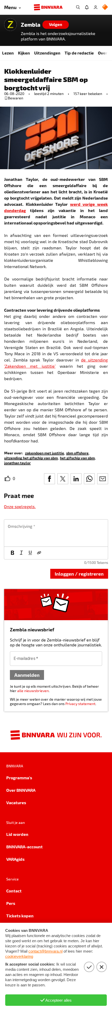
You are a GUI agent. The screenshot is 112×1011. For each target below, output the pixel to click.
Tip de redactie (79, 52)
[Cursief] (21, 553)
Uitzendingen (47, 52)
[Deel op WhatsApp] (89, 479)
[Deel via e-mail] (102, 479)
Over (102, 52)
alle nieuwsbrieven (33, 690)
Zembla (30, 25)
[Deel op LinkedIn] (76, 479)
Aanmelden (27, 675)
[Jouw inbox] (86, 7)
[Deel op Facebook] (49, 479)
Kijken (24, 52)
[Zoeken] (78, 7)
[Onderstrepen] (30, 553)
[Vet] (12, 553)
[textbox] (56, 533)
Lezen (8, 52)
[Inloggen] (95, 7)
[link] (44, 452)
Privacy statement (80, 703)
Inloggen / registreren (79, 573)
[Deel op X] (63, 479)
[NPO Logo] (105, 7)
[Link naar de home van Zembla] (10, 24)
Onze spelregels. (20, 506)
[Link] (39, 553)
